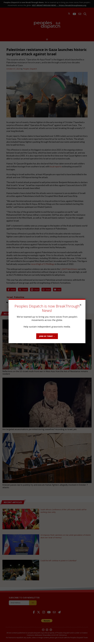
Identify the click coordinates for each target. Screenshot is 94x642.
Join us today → (47, 336)
